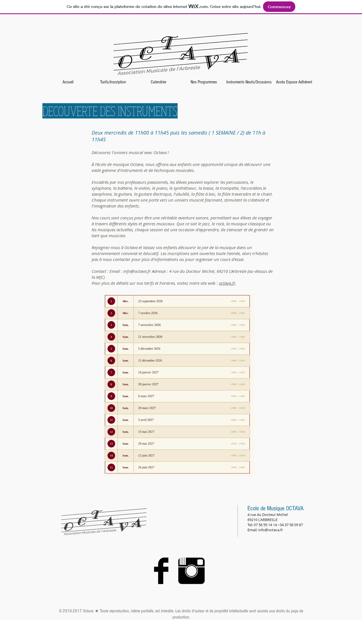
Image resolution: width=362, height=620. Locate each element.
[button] (113, 82)
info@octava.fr (137, 271)
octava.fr (227, 283)
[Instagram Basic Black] (191, 570)
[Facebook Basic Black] (161, 570)
